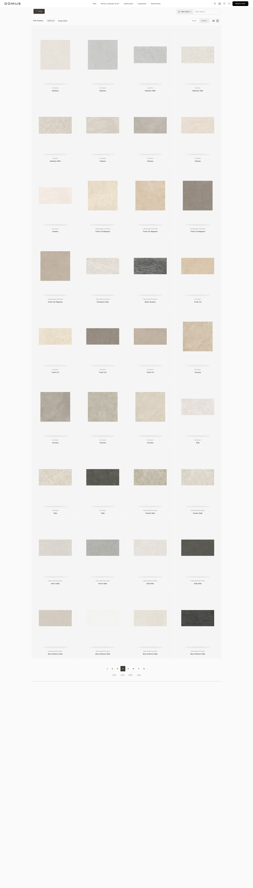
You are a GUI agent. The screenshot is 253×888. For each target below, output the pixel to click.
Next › (131, 675)
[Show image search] (219, 3)
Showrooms (156, 4)
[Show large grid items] (213, 21)
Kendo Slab (150, 513)
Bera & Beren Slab (55, 654)
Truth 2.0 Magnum (102, 231)
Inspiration (142, 4)
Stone (50, 21)
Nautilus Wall (150, 91)
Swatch (194, 20)
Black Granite (150, 302)
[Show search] (215, 3)
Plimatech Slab (103, 302)
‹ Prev (122, 675)
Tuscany (197, 372)
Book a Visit (240, 4)
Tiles (94, 4)
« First (114, 675)
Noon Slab (55, 584)
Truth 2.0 (197, 302)
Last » (139, 675)
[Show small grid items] (217, 21)
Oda (197, 443)
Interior (204, 20)
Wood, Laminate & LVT (110, 4)
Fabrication (128, 4)
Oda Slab (150, 584)
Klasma (103, 161)
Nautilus (55, 91)
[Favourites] (224, 3)
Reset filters (62, 21)
